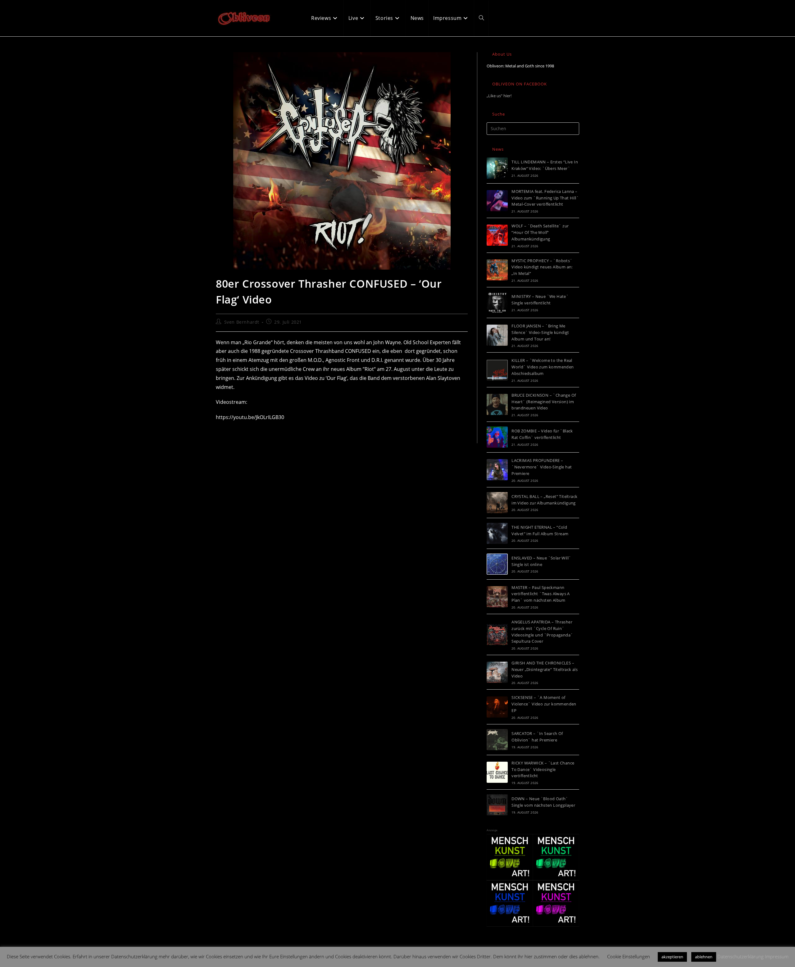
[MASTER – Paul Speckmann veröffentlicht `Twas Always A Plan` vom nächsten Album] (497, 596)
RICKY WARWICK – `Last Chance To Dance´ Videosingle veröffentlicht (542, 769)
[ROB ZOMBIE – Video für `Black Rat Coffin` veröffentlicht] (497, 437)
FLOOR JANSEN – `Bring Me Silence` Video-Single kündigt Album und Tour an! (540, 332)
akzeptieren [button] (672, 957)
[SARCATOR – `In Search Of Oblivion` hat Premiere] (497, 739)
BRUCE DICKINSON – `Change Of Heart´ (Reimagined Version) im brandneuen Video (543, 401)
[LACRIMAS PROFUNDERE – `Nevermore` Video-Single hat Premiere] (497, 469)
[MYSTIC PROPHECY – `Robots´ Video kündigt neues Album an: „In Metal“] (497, 270)
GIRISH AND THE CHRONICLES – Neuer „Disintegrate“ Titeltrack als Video (544, 669)
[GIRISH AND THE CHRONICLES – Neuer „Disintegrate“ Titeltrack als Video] (497, 672)
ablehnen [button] (703, 957)
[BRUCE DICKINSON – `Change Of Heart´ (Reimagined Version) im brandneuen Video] (497, 404)
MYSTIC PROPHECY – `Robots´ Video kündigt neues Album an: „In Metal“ (542, 267)
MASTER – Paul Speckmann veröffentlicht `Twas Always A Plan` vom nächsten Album (540, 594)
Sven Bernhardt (241, 322)
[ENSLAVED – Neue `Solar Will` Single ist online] (497, 564)
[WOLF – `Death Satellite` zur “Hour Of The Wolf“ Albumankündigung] (497, 235)
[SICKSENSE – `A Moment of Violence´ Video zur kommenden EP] (497, 707)
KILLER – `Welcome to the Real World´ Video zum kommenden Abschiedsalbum (542, 367)
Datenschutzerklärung (740, 956)
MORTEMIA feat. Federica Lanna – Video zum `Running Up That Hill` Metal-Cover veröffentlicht (545, 198)
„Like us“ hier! (499, 95)
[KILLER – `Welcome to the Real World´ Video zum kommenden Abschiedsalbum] (497, 370)
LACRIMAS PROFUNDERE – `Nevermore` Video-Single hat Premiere (541, 467)
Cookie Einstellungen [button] (628, 956)
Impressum (776, 956)
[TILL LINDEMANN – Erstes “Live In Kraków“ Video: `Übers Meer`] (497, 168)
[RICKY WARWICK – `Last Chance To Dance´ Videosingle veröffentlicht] (497, 772)
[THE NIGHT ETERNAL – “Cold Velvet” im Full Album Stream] (497, 533)
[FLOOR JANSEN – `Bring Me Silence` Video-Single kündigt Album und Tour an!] (497, 335)
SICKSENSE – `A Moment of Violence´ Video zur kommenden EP (543, 704)
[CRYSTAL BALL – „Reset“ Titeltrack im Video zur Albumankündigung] (497, 502)
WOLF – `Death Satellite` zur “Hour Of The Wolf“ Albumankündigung (540, 232)
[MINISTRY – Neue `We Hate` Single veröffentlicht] (497, 302)
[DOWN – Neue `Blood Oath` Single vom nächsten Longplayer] (497, 804)
